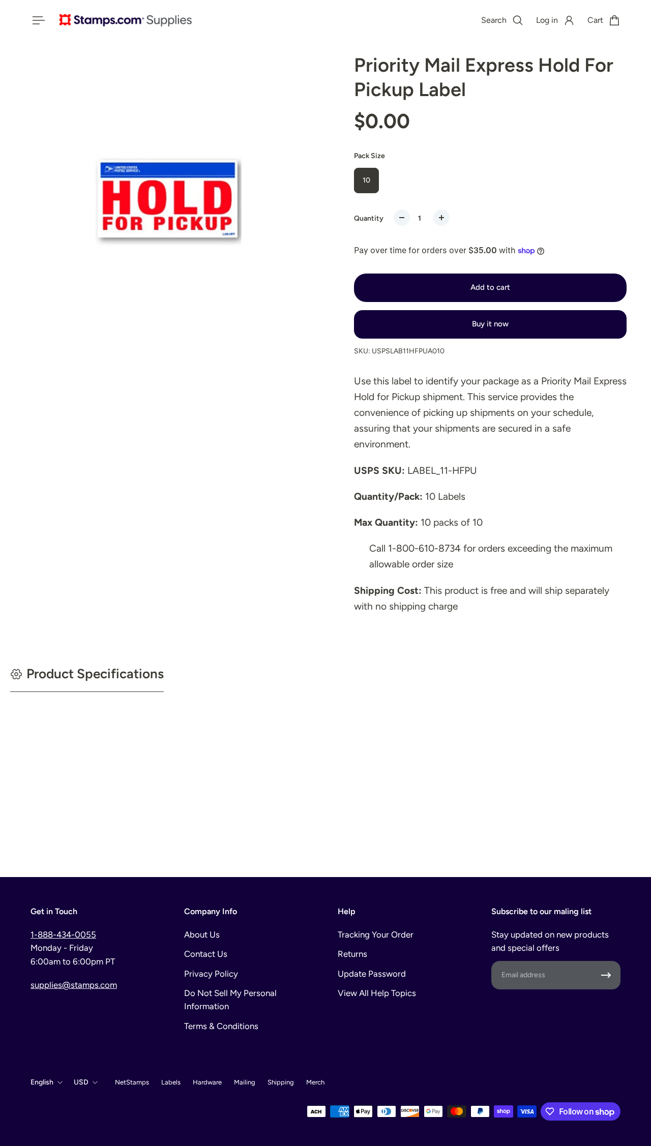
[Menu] (36, 20)
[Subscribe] (606, 975)
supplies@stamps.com (74, 985)
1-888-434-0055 (63, 934)
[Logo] (126, 20)
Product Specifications (95, 674)
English (42, 1082)
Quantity (368, 218)
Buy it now (490, 323)
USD (81, 1082)
